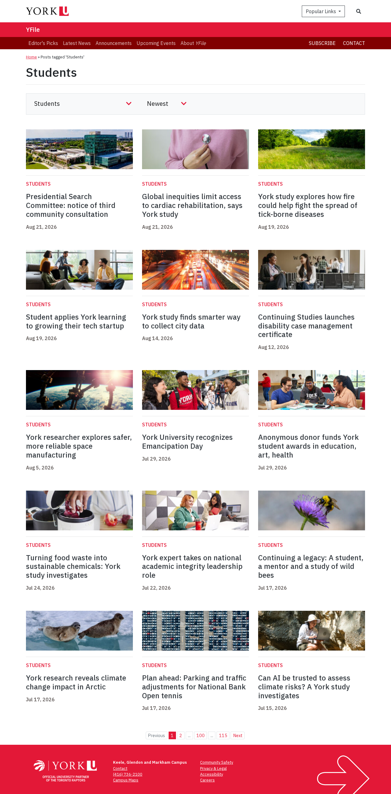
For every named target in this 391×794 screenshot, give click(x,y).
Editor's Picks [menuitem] (43, 43)
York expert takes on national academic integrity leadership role (192, 566)
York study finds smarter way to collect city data (191, 321)
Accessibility (211, 774)
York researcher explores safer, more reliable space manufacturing (79, 446)
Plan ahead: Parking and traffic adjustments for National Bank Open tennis (194, 686)
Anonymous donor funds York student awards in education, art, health (308, 446)
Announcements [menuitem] (114, 43)
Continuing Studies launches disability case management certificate (306, 325)
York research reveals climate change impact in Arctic (76, 682)
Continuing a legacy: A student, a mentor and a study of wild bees (311, 566)
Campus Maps (125, 780)
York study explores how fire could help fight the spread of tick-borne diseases (307, 205)
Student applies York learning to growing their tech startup (76, 321)
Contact (354, 43)
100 (200, 735)
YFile (33, 29)
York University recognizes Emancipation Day (187, 441)
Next (238, 735)
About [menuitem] (193, 43)
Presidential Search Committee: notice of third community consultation (70, 205)
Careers (207, 780)
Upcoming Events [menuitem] (156, 43)
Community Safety (216, 762)
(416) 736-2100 (127, 774)
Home (31, 57)
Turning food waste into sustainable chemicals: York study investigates (73, 566)
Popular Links (321, 11)
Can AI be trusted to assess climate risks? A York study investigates (304, 686)
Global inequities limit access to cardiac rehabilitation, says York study (192, 205)
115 (223, 735)
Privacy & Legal (213, 768)
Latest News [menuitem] (77, 43)
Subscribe (322, 43)
